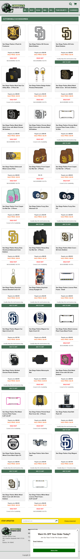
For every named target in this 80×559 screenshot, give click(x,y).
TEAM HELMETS (61, 10)
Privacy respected (70, 521)
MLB (31, 10)
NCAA (38, 10)
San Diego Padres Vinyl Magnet (66, 453)
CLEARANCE (74, 10)
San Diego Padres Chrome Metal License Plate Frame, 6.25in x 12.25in (66, 127)
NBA (44, 10)
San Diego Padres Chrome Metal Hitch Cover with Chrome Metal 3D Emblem (40, 127)
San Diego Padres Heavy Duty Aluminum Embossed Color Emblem (12, 250)
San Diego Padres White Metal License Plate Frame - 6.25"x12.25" (39, 497)
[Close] (77, 530)
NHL (51, 10)
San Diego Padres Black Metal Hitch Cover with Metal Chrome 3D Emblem (13, 127)
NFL (25, 10)
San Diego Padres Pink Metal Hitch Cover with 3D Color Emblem (65, 372)
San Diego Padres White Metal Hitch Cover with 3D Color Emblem (13, 497)
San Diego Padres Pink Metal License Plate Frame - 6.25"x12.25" (12, 414)
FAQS (30, 537)
